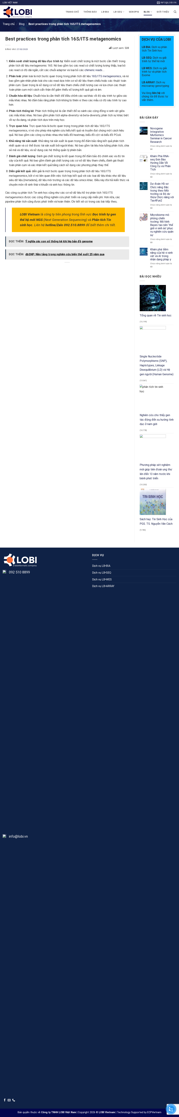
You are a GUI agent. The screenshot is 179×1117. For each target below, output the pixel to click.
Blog (147, 11)
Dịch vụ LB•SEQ (101, 572)
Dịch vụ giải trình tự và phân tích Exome (154, 72)
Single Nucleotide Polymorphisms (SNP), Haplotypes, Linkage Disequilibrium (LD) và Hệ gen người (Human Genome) (156, 365)
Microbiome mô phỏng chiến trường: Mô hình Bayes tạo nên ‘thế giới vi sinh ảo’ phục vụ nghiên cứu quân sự (161, 225)
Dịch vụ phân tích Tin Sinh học (154, 48)
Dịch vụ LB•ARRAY (103, 586)
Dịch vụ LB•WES (102, 579)
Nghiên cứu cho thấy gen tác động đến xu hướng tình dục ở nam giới (157, 419)
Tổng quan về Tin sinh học (155, 315)
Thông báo (90, 11)
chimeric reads (93, 70)
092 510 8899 (19, 572)
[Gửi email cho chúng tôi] (9, 1100)
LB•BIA (105, 11)
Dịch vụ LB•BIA (101, 565)
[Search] (175, 12)
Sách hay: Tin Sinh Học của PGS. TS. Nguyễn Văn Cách (156, 522)
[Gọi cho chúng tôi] (13, 1100)
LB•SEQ (117, 11)
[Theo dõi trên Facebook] (4, 1100)
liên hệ (156, 93)
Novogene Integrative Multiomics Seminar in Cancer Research (161, 135)
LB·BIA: (147, 47)
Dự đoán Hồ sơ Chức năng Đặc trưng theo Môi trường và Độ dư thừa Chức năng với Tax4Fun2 (162, 192)
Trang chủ (72, 11)
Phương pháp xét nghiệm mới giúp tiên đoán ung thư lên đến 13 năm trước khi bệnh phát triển (156, 471)
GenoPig (134, 11)
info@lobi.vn (18, 836)
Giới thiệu (163, 11)
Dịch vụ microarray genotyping (155, 84)
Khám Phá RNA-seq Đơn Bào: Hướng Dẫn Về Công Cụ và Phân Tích (160, 163)
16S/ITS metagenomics (106, 76)
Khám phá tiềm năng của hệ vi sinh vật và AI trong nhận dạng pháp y (161, 254)
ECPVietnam (154, 1112)
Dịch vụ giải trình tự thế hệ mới (154, 59)
